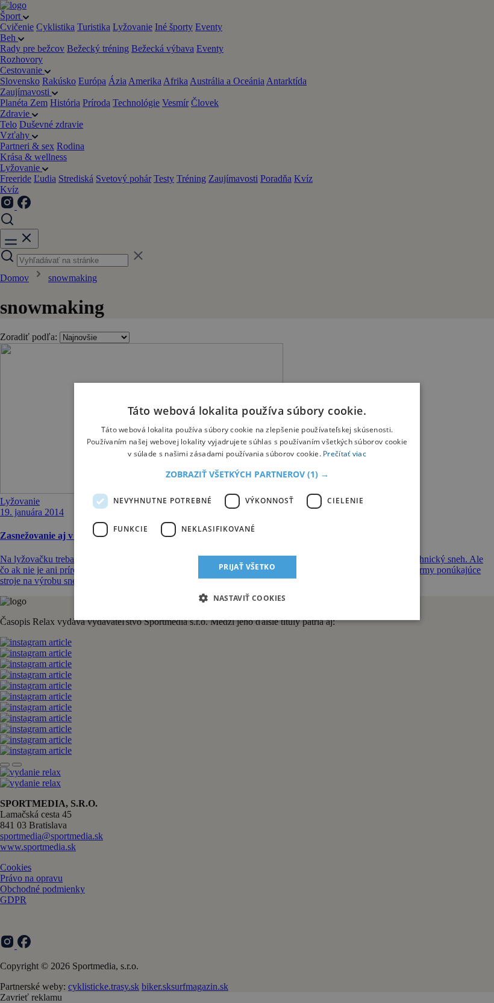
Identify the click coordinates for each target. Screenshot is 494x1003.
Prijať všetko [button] (247, 567)
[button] (247, 474)
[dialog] (247, 501)
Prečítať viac (344, 454)
